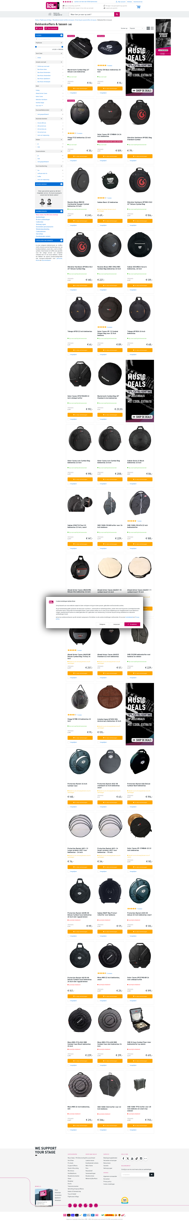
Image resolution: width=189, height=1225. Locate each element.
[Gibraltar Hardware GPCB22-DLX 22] (139, 181)
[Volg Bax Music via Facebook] (123, 1159)
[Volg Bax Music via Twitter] (128, 1159)
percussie (59, 258)
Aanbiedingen (40, 217)
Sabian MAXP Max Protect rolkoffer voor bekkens (107, 914)
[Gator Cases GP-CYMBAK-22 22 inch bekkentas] (139, 827)
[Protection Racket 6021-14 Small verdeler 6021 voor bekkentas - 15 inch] (110, 827)
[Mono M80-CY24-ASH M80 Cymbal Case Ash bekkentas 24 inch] (110, 1021)
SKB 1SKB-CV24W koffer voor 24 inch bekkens (109, 526)
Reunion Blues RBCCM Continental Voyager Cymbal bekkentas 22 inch (78, 204)
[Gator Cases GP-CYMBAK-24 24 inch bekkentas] (110, 113)
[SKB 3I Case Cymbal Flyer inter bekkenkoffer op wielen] (139, 1021)
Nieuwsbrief (89, 1171)
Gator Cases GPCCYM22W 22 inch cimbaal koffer (78, 397)
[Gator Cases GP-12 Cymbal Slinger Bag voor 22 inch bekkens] (110, 310)
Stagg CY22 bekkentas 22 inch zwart (79, 138)
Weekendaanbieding (42, 229)
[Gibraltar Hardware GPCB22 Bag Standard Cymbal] (139, 113)
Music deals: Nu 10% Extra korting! (47, 215)
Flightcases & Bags (73, 1196)
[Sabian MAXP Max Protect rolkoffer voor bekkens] (110, 891)
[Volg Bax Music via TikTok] (137, 1159)
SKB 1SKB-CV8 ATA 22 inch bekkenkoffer (137, 526)
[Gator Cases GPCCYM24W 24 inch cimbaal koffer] (139, 956)
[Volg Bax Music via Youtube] (132, 1159)
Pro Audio (70, 1163)
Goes (56, 1190)
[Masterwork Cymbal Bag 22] (80, 48)
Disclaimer (106, 1179)
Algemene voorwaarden (110, 1176)
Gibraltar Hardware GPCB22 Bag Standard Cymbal (139, 138)
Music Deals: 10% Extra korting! (77, 1158)
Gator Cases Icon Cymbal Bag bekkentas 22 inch (79, 462)
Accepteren (133, 624)
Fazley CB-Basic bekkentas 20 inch (109, 71)
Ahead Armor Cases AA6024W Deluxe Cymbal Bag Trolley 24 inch (79, 656)
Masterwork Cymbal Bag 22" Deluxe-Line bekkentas (78, 71)
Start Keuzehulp (52, 28)
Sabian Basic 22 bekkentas (107, 202)
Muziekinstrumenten (73, 1176)
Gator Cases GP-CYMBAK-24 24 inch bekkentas (109, 135)
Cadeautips (39, 222)
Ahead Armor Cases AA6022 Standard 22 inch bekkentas (108, 655)
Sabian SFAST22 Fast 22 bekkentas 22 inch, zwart (77, 526)
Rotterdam (58, 1192)
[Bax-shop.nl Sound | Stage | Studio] (52, 5)
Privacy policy (107, 1181)
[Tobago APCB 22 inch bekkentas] (80, 310)
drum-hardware (46, 260)
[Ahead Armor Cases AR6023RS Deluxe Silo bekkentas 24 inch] (80, 568)
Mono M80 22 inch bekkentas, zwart (108, 978)
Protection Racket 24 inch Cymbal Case (77, 785)
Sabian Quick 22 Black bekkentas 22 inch (135, 462)
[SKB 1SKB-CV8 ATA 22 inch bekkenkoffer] (139, 504)
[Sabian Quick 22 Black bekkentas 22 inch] (139, 439)
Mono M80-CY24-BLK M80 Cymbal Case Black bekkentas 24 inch (79, 1044)
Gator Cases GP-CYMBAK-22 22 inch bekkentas (139, 849)
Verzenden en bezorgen (110, 1160)
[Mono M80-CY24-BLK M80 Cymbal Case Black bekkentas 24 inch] (80, 1021)
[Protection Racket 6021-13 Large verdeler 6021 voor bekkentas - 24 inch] (80, 827)
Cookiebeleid (129, 617)
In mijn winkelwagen (81, 88)
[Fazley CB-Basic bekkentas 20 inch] (110, 48)
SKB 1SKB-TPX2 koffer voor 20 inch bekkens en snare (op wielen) (139, 1109)
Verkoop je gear (41, 224)
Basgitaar (70, 1181)
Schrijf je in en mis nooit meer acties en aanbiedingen (136, 1169)
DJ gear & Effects (72, 1165)
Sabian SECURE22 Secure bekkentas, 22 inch (137, 268)
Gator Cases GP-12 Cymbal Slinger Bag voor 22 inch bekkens (107, 333)
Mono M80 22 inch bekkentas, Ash (79, 1108)
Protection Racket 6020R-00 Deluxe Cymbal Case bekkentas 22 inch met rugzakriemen (80, 915)
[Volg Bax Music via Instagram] (141, 1159)
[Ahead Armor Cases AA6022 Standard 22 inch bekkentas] (110, 633)
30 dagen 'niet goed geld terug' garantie (116, 6)
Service (106, 1154)
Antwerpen (58, 1200)
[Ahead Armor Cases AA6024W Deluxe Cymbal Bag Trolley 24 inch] (80, 633)
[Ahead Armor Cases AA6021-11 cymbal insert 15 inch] (139, 568)
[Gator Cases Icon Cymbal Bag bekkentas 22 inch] (80, 439)
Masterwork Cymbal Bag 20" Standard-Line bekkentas (108, 397)
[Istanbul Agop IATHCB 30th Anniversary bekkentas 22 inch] (110, 698)
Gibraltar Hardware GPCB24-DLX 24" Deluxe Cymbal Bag (80, 268)
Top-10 (40, 28)
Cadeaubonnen (41, 231)
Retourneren (107, 1163)
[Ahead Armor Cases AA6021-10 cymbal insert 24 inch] (110, 568)
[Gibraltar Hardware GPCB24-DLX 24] (80, 245)
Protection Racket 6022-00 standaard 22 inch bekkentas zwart (108, 786)
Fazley (37, 90)
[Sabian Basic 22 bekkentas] (110, 181)
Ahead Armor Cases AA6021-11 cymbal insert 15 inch (139, 591)
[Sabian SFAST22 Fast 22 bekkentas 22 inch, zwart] (80, 504)
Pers (87, 1168)
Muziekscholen (90, 1176)
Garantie (105, 1165)
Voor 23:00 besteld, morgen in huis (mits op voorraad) (79, 8)
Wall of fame (89, 1165)
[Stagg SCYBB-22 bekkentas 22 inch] (80, 698)
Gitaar (69, 1178)
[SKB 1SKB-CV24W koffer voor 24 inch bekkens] (110, 504)
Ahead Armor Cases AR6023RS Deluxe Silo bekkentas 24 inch (79, 591)
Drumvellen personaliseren (44, 227)
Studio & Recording (73, 1168)
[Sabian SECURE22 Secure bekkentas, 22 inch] (139, 245)
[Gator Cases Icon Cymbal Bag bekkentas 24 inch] (110, 439)
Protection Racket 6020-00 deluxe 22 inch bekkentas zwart (139, 914)
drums (37, 260)
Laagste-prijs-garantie (111, 8)
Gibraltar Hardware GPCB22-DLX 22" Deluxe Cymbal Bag (139, 203)
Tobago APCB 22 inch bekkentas (80, 331)
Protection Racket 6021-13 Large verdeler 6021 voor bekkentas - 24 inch (78, 850)
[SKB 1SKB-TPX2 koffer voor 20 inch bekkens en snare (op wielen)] (139, 1085)
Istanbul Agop (40, 102)
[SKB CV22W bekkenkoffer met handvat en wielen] (139, 633)
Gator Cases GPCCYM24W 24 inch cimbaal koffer (138, 978)
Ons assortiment (90, 1158)
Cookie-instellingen (109, 1184)
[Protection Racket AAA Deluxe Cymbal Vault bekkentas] (139, 762)
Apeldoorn (58, 1198)
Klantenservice (138, 1)
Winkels (129, 1)
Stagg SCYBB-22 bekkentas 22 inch (79, 720)
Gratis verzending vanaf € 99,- (73, 6)
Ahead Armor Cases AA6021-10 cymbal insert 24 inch (109, 591)
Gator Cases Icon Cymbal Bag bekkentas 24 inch (108, 462)
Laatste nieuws (90, 1160)
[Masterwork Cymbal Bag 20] (110, 374)
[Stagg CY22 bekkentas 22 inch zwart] (80, 113)
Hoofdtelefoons (72, 1173)
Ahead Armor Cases (41, 93)
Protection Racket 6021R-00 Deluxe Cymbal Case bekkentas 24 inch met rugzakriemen (80, 979)
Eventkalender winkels (43, 236)
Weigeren (102, 624)
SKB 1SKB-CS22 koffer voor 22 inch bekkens (109, 1108)
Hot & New (39, 234)
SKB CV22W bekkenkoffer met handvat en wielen (138, 655)
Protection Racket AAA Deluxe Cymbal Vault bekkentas (138, 785)
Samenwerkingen (90, 1173)
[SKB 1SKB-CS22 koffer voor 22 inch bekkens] (110, 1085)
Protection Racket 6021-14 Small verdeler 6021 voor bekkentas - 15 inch (107, 850)
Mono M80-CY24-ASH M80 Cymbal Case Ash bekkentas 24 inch (109, 1044)
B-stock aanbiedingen (43, 219)
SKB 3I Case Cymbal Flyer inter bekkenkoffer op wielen (139, 1043)
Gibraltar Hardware (41, 99)
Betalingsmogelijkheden (110, 1158)
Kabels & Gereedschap (74, 1191)
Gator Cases (39, 96)
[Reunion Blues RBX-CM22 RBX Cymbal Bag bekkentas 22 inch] (110, 245)
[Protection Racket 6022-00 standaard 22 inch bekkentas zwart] (110, 762)
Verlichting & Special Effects (76, 1189)
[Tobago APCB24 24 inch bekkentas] (139, 310)
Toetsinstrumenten (73, 1186)
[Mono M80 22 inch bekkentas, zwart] (110, 956)
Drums (70, 1183)
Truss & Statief (72, 1194)
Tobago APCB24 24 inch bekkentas (136, 332)
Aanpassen (116, 624)
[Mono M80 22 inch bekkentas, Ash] (80, 1085)
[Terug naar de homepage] (50, 14)
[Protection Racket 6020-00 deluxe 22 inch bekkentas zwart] (139, 891)
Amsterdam (58, 1195)
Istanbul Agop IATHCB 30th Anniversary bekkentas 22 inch (109, 720)
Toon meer (38, 105)
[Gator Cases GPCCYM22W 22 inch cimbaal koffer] (80, 374)
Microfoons (71, 1171)
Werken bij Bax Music (92, 1178)
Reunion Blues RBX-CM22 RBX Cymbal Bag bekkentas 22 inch (109, 268)
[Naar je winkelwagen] (138, 6)
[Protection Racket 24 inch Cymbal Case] (80, 762)
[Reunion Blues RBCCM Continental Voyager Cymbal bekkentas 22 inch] (80, 181)
